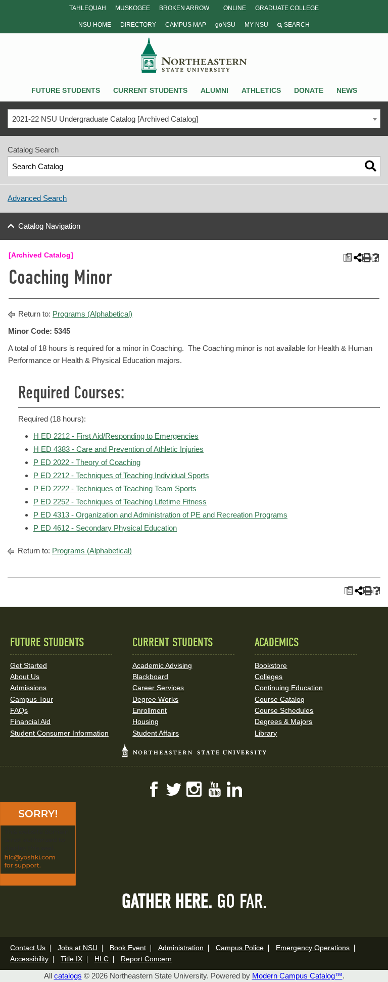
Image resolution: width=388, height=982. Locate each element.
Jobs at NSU (78, 948)
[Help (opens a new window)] (375, 258)
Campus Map (185, 24)
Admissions (28, 688)
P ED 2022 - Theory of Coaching (86, 462)
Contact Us (27, 948)
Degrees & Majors (283, 721)
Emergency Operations (313, 948)
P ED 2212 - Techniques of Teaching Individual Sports (121, 475)
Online (234, 8)
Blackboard (150, 677)
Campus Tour (31, 699)
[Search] (370, 166)
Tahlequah (87, 8)
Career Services (158, 688)
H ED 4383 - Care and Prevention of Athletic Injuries (118, 449)
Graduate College (287, 8)
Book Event (128, 948)
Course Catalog (280, 699)
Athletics (261, 90)
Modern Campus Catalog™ (297, 975)
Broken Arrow (184, 8)
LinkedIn (234, 789)
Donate (308, 90)
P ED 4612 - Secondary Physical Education (105, 528)
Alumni (214, 90)
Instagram (194, 789)
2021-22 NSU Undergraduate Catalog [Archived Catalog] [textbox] (105, 119)
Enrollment (149, 710)
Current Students (150, 90)
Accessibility (29, 959)
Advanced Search (37, 198)
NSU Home (94, 24)
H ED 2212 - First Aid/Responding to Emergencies (116, 436)
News (346, 90)
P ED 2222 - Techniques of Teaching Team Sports (115, 488)
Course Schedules (284, 710)
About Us (24, 677)
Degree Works (155, 699)
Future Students (65, 90)
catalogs (68, 975)
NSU (194, 55)
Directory (138, 24)
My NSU (256, 24)
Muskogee (132, 8)
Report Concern (146, 959)
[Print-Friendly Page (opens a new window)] (366, 258)
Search (296, 24)
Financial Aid (30, 721)
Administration (181, 948)
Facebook (153, 789)
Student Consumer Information (59, 733)
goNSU (225, 24)
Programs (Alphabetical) (92, 313)
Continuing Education (289, 688)
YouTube (214, 789)
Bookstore (271, 665)
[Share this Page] (356, 257)
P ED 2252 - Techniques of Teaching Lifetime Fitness (120, 501)
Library (266, 733)
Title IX (71, 959)
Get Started (28, 665)
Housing (145, 721)
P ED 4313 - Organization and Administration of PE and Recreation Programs (160, 514)
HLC (101, 959)
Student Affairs (155, 733)
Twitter (173, 789)
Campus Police (240, 948)
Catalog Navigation (49, 226)
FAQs (19, 710)
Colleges (268, 677)
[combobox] (194, 118)
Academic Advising (162, 665)
